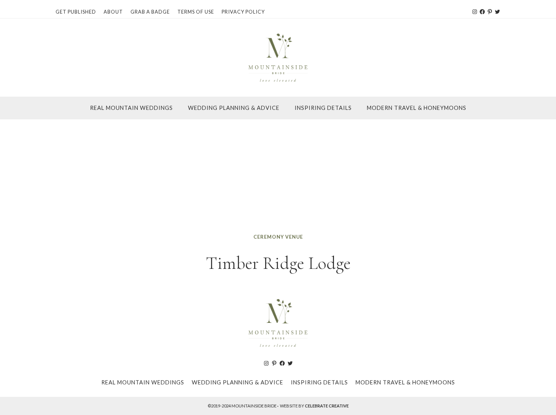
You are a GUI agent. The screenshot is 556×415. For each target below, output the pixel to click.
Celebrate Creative (327, 405)
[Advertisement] (278, 176)
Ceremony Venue (278, 237)
